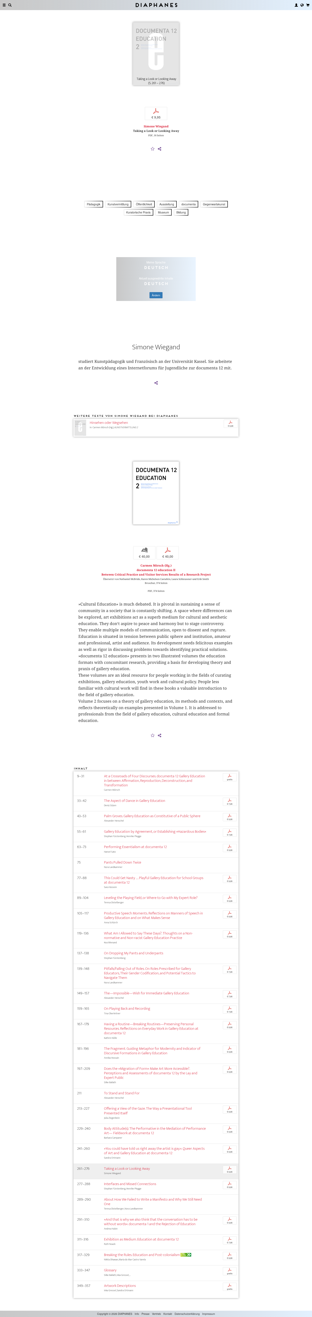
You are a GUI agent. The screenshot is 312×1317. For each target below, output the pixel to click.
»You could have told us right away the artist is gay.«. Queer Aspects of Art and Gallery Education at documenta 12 (154, 1150)
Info (137, 1314)
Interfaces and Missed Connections (130, 1184)
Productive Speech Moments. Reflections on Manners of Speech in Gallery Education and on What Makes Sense (153, 915)
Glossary (110, 1270)
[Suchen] (10, 5)
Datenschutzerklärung (187, 1314)
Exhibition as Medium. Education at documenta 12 (141, 1239)
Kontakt (167, 1314)
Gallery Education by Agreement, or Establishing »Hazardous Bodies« (155, 831)
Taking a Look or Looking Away (127, 1168)
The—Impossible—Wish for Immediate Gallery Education (146, 993)
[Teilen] (159, 149)
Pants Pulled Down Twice (122, 862)
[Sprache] (302, 5)
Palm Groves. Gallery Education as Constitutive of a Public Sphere (152, 816)
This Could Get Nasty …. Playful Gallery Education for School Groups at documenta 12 (153, 880)
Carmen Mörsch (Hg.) (156, 565)
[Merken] (153, 149)
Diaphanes (156, 5)
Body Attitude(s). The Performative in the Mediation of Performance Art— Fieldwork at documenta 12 (155, 1130)
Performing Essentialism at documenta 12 (135, 847)
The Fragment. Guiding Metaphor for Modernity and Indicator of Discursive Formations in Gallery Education (152, 1050)
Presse (146, 1314)
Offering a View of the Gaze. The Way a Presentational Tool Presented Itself (148, 1110)
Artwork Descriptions (120, 1286)
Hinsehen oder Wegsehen (109, 423)
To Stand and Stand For (122, 1093)
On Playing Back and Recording (127, 1008)
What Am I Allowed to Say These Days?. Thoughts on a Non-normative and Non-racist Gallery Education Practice (148, 935)
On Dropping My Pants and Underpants (133, 953)
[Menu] (4, 5)
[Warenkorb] (307, 5)
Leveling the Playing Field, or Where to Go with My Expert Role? (151, 898)
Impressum (208, 1314)
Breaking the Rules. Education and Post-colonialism (142, 1255)
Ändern (156, 295)
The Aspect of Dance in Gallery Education (134, 801)
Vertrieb (156, 1314)
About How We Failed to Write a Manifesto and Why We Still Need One (153, 1201)
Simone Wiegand (156, 126)
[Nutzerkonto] (296, 5)
